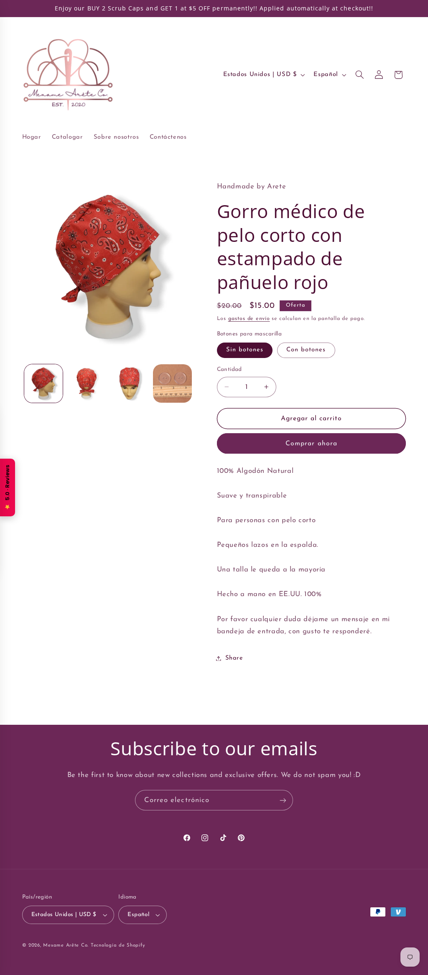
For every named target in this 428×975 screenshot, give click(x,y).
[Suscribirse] (283, 800)
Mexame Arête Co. (66, 945)
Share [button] (234, 658)
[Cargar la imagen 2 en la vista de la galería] (86, 383)
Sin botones (245, 350)
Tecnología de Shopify (118, 945)
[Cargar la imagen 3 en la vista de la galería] (129, 383)
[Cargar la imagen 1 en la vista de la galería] (43, 383)
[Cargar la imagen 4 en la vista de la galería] (172, 383)
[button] (359, 74)
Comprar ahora (311, 443)
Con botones (306, 350)
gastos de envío (249, 318)
